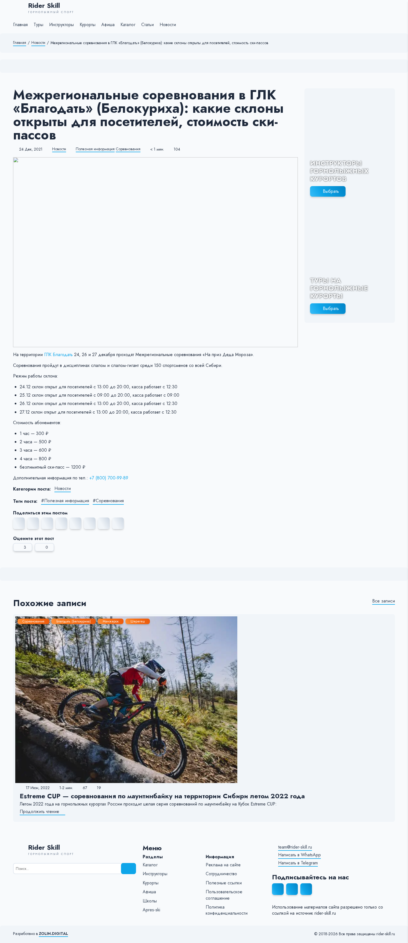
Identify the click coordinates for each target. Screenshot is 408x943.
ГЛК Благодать (58, 354)
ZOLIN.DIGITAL (53, 933)
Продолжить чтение (39, 812)
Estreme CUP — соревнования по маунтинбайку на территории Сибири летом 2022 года (162, 796)
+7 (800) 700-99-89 (108, 478)
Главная (19, 42)
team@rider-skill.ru (295, 847)
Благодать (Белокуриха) (73, 621)
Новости (38, 42)
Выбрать (331, 191)
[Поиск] (128, 868)
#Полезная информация (65, 501)
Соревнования (128, 149)
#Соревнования (108, 501)
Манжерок (111, 621)
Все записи (383, 601)
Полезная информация (95, 149)
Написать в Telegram (298, 863)
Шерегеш (137, 621)
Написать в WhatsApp (299, 855)
